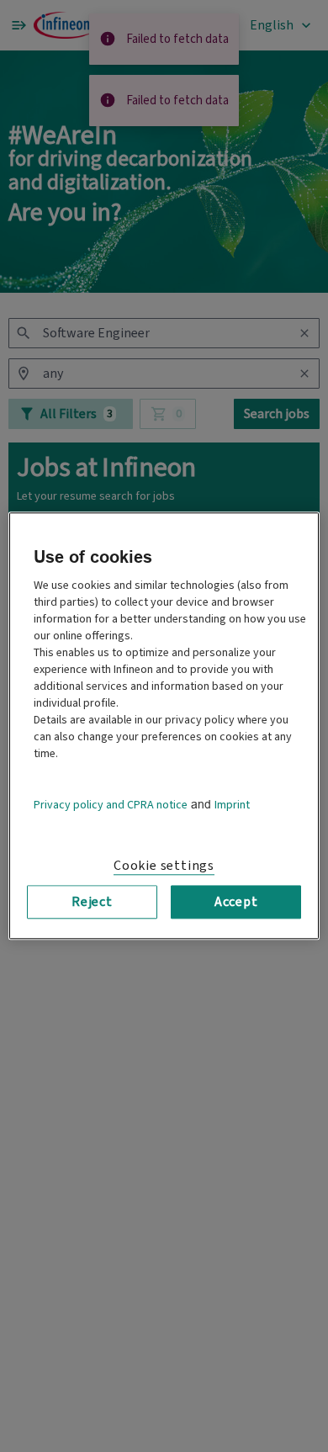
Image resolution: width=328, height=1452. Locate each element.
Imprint (232, 805)
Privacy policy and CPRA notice (111, 805)
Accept (236, 902)
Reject (92, 902)
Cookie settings (164, 865)
